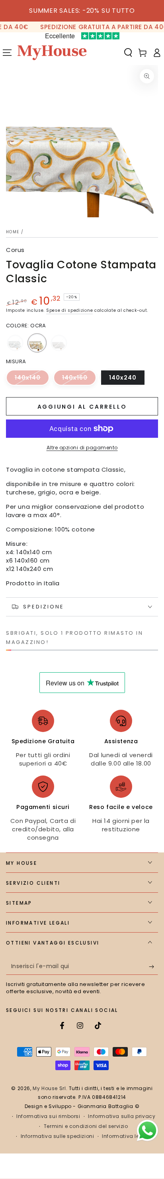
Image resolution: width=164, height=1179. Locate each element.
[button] (128, 52)
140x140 (32, 380)
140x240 (127, 380)
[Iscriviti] (153, 967)
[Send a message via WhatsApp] (147, 1130)
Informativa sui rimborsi (48, 1116)
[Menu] (7, 52)
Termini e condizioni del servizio (86, 1126)
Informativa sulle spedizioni (57, 1136)
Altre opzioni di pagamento (82, 447)
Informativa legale (126, 1136)
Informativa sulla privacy (121, 1116)
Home (12, 232)
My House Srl (49, 1088)
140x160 (79, 380)
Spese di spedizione (69, 310)
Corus (15, 250)
